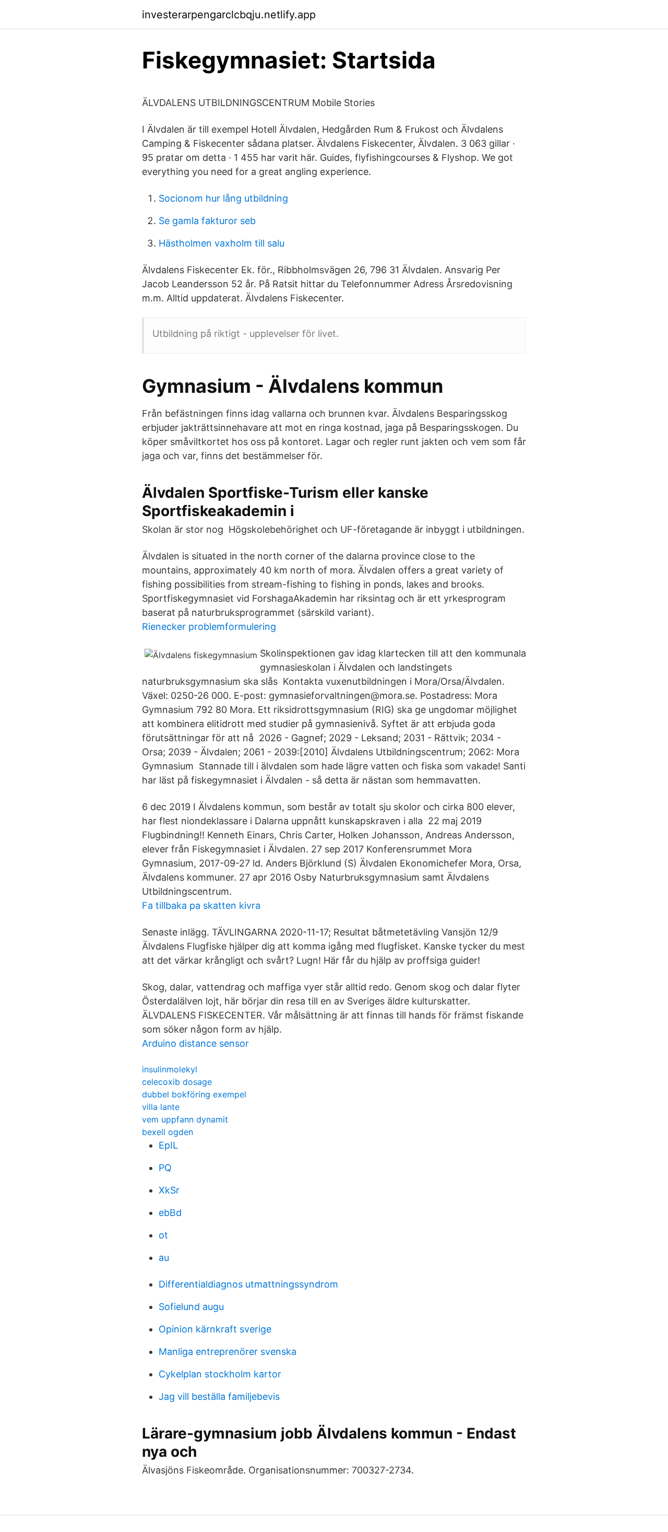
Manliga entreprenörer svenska (227, 1351)
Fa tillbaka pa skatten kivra (201, 905)
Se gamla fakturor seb (207, 220)
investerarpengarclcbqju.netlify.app (229, 14)
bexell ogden (167, 1132)
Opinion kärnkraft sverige (215, 1329)
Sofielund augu (191, 1306)
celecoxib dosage (177, 1082)
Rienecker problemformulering (209, 626)
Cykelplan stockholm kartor (220, 1374)
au (164, 1257)
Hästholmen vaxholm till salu (221, 243)
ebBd (170, 1212)
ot (163, 1235)
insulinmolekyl (169, 1069)
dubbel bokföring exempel (194, 1094)
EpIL (168, 1145)
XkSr (169, 1190)
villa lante (161, 1107)
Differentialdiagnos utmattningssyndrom (248, 1284)
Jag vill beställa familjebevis (219, 1396)
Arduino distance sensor (195, 1043)
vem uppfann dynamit (185, 1119)
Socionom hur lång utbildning (223, 198)
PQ (165, 1167)
